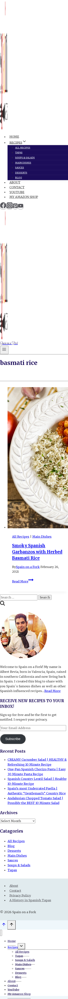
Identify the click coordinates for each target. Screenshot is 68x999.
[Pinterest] (15, 207)
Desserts (21, 172)
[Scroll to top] (3, 925)
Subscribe (12, 739)
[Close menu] (1, 933)
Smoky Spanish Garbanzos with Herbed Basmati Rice (37, 552)
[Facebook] (3, 207)
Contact (17, 187)
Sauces (19, 167)
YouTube (16, 192)
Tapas (18, 152)
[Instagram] (9, 207)
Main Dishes (23, 162)
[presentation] (38, 458)
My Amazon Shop (23, 197)
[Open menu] (4, 350)
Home (14, 137)
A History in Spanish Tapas (30, 900)
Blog (18, 177)
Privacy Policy (20, 895)
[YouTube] (20, 207)
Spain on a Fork (28, 567)
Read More (22, 581)
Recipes (13, 947)
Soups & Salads (25, 157)
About (14, 182)
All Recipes (22, 147)
